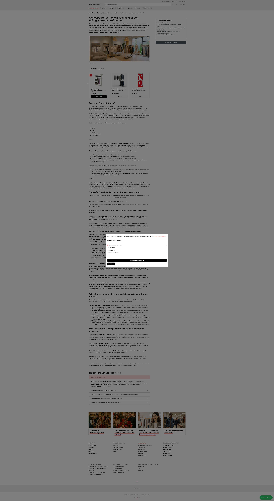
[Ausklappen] (166, 245)
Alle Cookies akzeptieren (137, 260)
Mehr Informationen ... (160, 236)
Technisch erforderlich (115, 245)
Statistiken (112, 247)
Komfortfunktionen (114, 252)
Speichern (111, 264)
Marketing (112, 250)
